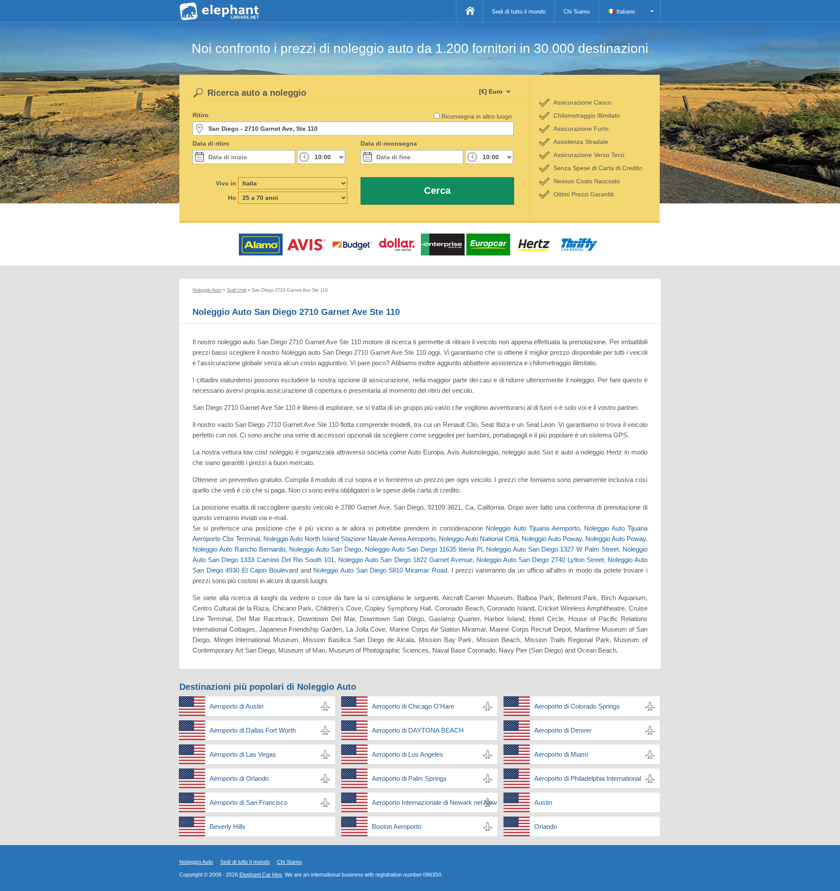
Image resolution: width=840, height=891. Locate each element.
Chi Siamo (577, 11)
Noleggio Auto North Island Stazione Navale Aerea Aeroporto (349, 538)
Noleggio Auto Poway (552, 538)
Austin (543, 802)
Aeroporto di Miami (561, 754)
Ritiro (200, 115)
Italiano (625, 11)
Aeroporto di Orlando (239, 778)
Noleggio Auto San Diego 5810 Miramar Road (380, 570)
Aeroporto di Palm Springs (409, 778)
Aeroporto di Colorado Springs (577, 706)
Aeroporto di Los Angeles (407, 754)
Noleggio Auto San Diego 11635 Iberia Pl (423, 549)
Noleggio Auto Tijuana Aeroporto (532, 528)
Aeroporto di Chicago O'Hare (413, 706)
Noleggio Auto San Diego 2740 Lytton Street (540, 559)
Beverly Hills (227, 826)
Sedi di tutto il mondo (519, 11)
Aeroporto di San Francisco (248, 802)
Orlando (545, 826)
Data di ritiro (210, 143)
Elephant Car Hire (260, 875)
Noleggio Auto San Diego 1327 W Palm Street (552, 549)
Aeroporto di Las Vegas (243, 754)
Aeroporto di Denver (563, 730)
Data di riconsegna (388, 143)
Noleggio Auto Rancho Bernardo (238, 549)
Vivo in (226, 183)
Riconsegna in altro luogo (476, 116)
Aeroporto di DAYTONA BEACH (418, 730)
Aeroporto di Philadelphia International (587, 778)
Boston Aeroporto (396, 826)
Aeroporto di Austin (236, 706)
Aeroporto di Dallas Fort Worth (253, 730)
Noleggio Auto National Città (478, 538)
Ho (232, 197)
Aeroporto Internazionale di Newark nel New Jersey (434, 802)
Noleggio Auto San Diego (325, 549)
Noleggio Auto (196, 862)
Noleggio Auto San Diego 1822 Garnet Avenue (405, 559)
